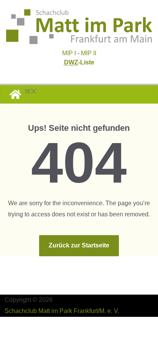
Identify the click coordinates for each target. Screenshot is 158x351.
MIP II (88, 53)
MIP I (69, 53)
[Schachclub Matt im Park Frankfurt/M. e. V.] (15, 94)
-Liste (79, 62)
